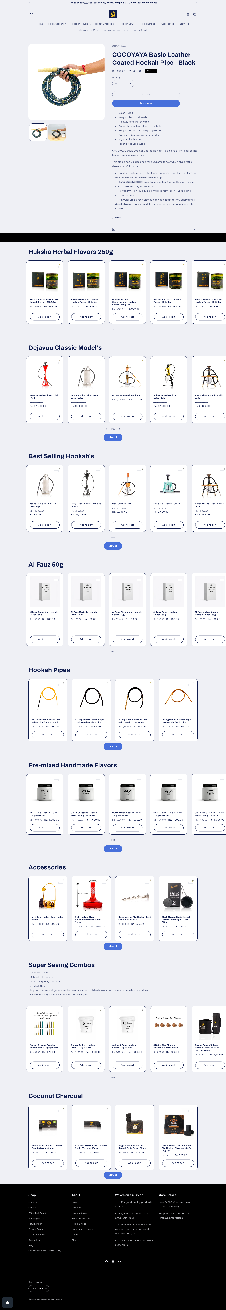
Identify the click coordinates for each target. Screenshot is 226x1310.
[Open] (7, 1302)
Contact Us (34, 1240)
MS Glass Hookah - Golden (126, 395)
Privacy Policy (35, 1229)
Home (75, 1202)
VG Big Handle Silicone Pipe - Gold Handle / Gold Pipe (177, 721)
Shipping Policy (36, 1218)
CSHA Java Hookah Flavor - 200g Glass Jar (44, 814)
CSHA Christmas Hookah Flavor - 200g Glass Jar (84, 814)
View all (113, 437)
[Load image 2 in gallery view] (56, 132)
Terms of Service (37, 1235)
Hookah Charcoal (81, 1218)
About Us (33, 1202)
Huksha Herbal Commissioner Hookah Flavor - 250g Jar (124, 302)
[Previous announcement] (29, 3)
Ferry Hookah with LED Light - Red (44, 396)
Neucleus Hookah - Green (166, 504)
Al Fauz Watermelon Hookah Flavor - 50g (127, 613)
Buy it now (146, 103)
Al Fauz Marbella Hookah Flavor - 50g (84, 613)
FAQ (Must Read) (37, 1213)
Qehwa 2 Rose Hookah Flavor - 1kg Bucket (124, 1046)
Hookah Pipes (79, 1224)
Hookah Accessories (82, 1229)
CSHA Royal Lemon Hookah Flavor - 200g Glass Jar (209, 814)
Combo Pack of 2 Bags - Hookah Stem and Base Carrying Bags (207, 1047)
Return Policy (35, 1224)
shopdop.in (40, 1299)
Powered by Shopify (53, 1299)
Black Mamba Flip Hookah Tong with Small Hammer (134, 918)
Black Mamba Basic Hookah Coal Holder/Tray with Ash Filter (176, 919)
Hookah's (77, 1208)
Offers (75, 1235)
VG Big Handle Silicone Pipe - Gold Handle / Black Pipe (133, 721)
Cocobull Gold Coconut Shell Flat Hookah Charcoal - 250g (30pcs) (176, 1148)
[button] (31, 14)
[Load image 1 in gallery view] (38, 132)
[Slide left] (106, 329)
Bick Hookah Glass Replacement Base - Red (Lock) (88, 919)
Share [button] (118, 218)
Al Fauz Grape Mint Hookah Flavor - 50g (44, 613)
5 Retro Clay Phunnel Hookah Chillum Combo (165, 1046)
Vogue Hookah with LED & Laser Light (84, 396)
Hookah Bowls (79, 1213)
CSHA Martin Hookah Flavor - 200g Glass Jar (127, 814)
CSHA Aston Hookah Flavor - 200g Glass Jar (168, 814)
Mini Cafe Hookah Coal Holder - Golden (48, 918)
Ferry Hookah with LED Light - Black (86, 505)
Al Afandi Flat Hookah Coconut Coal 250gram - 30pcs (91, 1147)
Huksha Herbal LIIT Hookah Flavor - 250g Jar (167, 300)
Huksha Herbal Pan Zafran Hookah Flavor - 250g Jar (84, 300)
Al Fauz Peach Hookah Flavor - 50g (165, 613)
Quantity (116, 77)
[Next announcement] (196, 3)
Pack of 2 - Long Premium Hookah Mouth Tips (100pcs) (44, 1046)
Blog (30, 1245)
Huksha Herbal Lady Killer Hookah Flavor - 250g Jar (208, 300)
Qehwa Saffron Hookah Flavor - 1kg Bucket (83, 1046)
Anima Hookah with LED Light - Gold (165, 396)
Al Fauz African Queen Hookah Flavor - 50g (206, 613)
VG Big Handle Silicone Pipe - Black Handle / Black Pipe (90, 721)
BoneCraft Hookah (122, 504)
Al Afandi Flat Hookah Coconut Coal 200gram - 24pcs (47, 1147)
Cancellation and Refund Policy (44, 1251)
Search (32, 1208)
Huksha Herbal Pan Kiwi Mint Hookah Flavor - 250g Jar (44, 300)
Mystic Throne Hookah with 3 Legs (210, 396)
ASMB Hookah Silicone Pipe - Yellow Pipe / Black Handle (47, 721)
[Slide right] (119, 329)
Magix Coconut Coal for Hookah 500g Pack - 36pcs (132, 1147)
